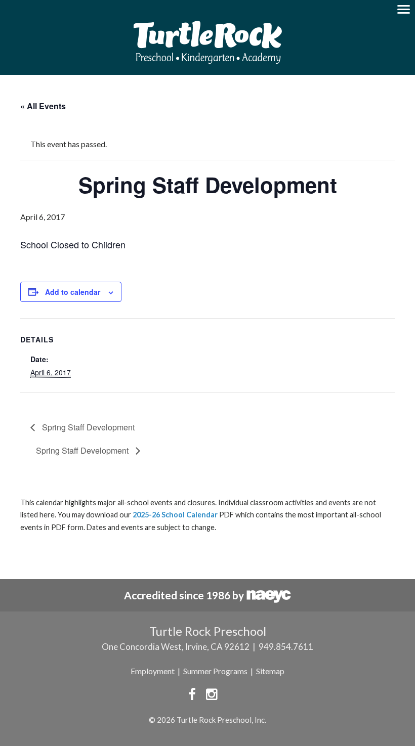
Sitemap (270, 671)
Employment (153, 671)
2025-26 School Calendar (175, 514)
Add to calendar (72, 292)
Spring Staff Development (87, 427)
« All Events (43, 106)
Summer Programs (215, 671)
